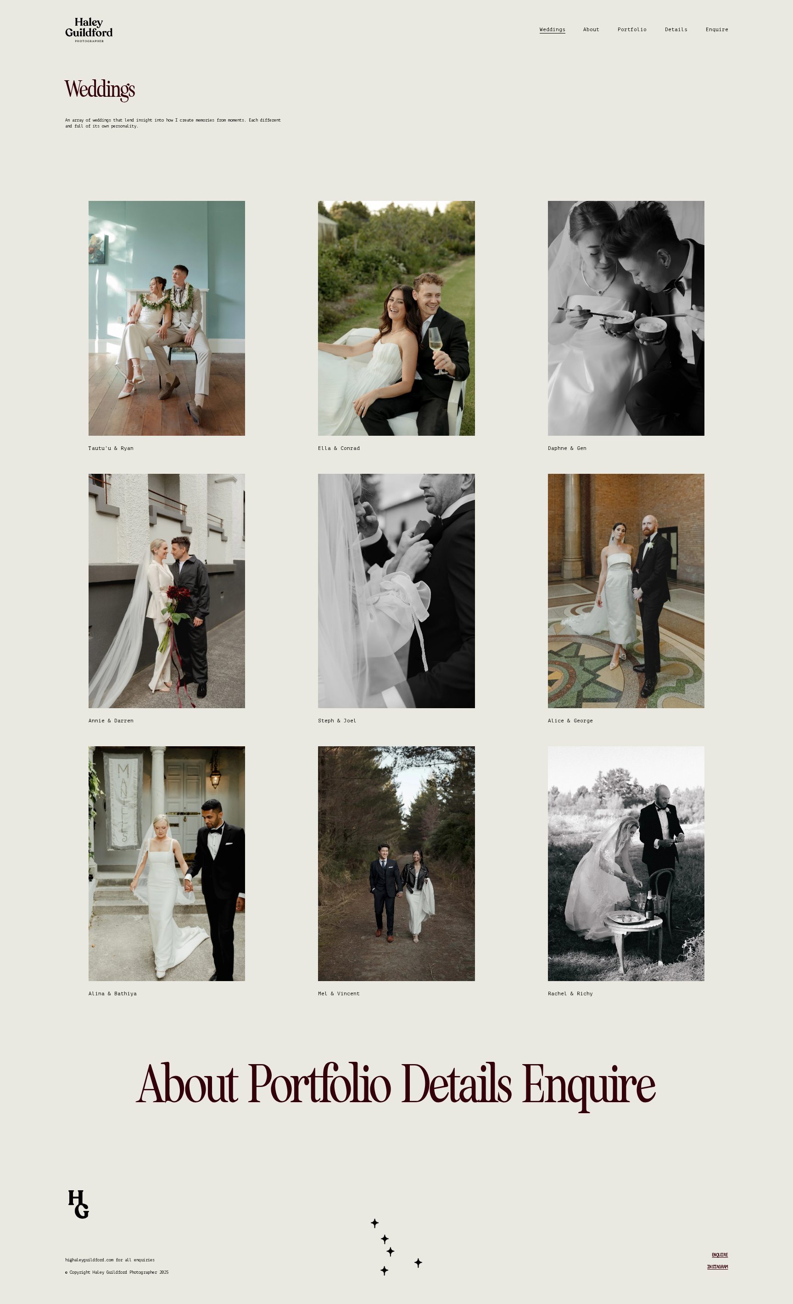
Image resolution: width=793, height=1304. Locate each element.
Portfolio (632, 30)
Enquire (717, 30)
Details (676, 30)
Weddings (552, 30)
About (591, 30)
